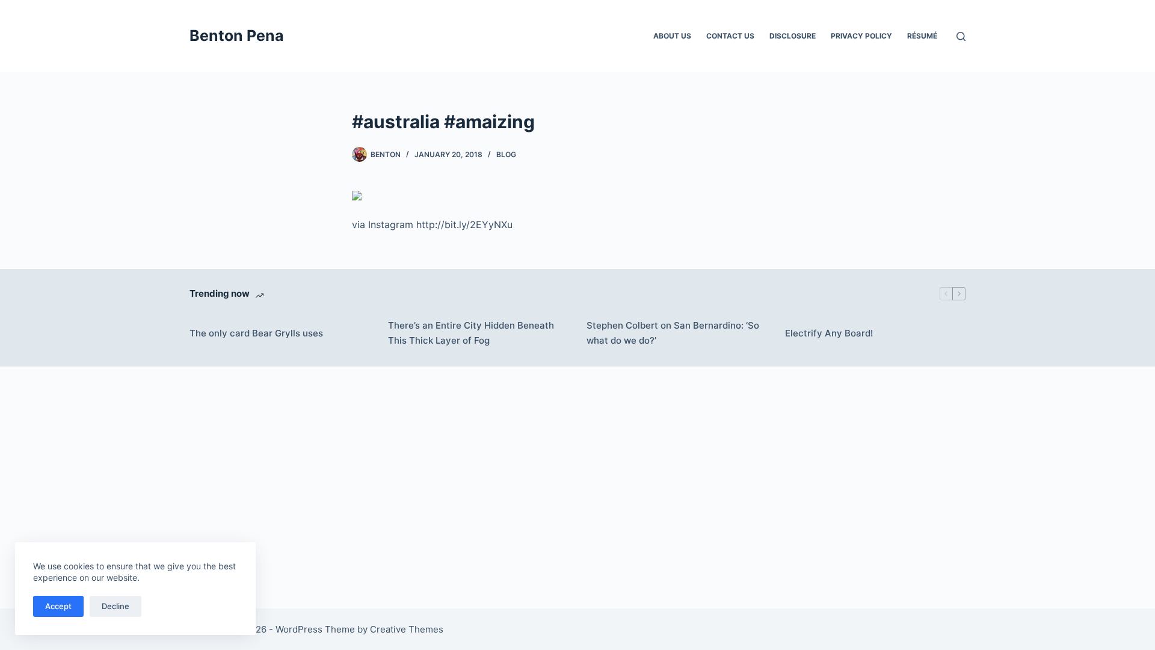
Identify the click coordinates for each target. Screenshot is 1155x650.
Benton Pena (236, 35)
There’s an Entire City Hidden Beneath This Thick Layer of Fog (471, 333)
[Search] (961, 36)
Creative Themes (406, 629)
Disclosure (792, 35)
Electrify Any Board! (829, 333)
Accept (58, 606)
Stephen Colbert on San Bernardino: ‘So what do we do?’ (673, 333)
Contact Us (730, 35)
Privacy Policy (861, 35)
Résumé (922, 35)
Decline (115, 606)
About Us (672, 35)
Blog (506, 154)
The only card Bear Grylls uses (256, 333)
